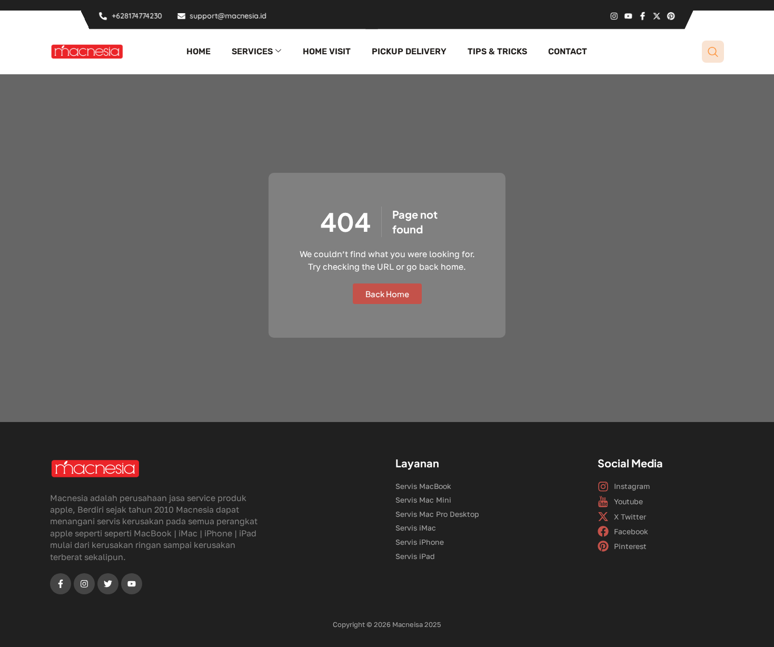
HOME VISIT (327, 51)
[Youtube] (628, 16)
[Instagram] (614, 16)
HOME (198, 51)
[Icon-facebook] (643, 16)
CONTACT (567, 51)
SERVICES (252, 51)
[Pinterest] (671, 16)
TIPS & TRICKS (497, 51)
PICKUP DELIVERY (409, 51)
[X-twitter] (657, 16)
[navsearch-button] (713, 52)
